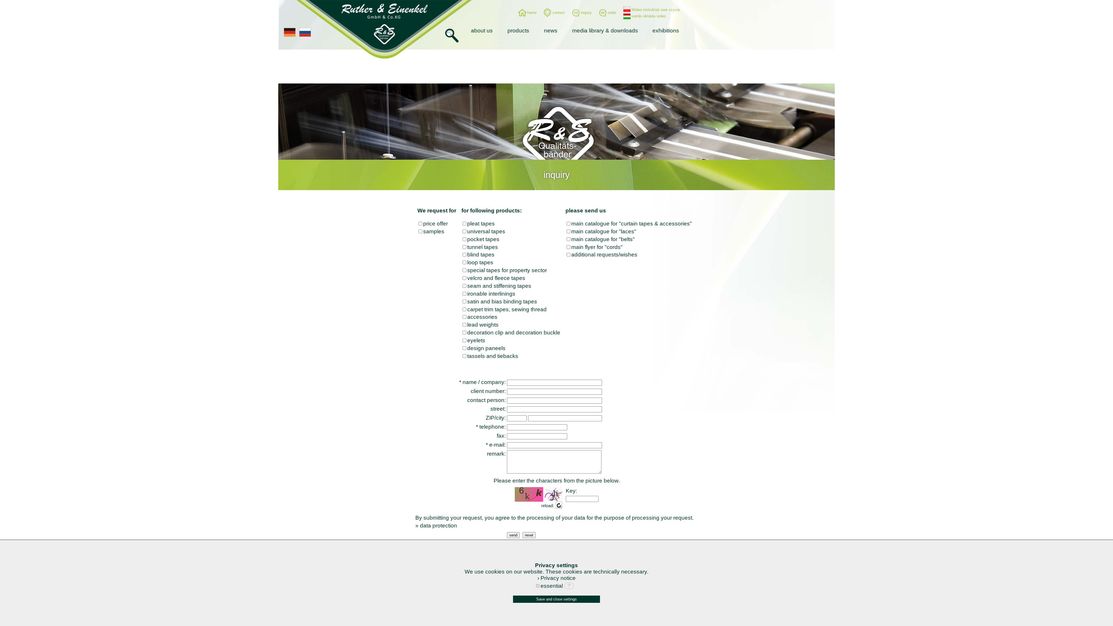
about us (482, 31)
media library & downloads (605, 31)
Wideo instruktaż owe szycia (656, 10)
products (518, 31)
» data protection (436, 526)
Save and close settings (556, 599)
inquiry (586, 12)
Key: (571, 491)
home (532, 12)
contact (558, 12)
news (550, 31)
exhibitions (665, 31)
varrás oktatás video (649, 16)
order (612, 12)
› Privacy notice (556, 578)
